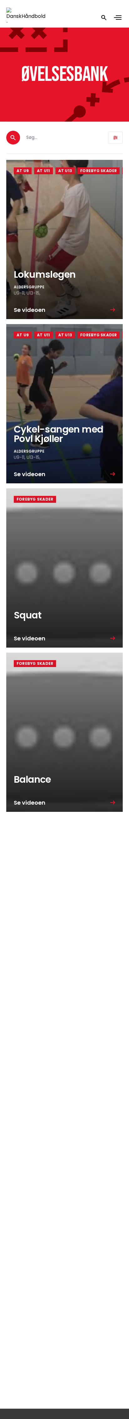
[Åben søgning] (104, 18)
